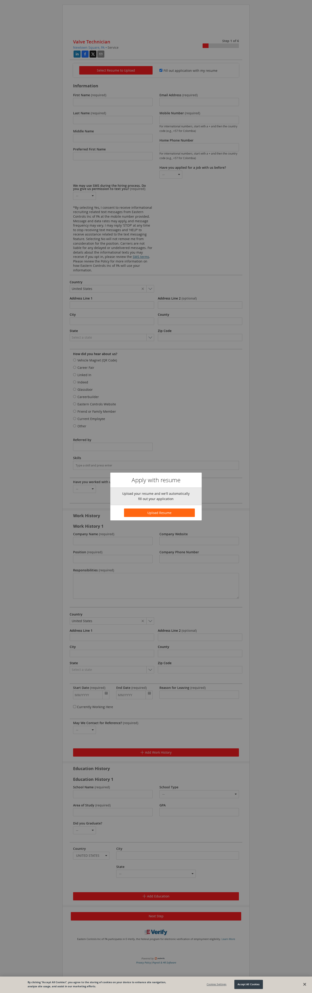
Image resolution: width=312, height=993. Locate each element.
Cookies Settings (217, 984)
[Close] (305, 984)
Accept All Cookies (248, 984)
